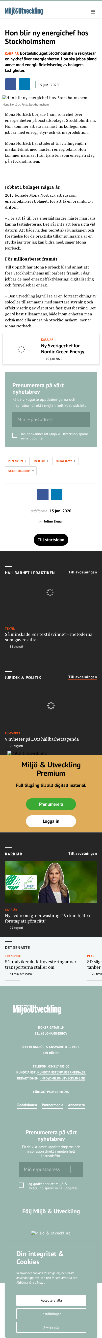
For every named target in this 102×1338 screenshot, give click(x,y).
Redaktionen (27, 1104)
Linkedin (58, 1221)
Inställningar (51, 1314)
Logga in (51, 821)
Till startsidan (51, 539)
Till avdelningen (82, 572)
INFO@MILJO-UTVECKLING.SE (62, 1078)
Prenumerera (51, 804)
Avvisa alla (51, 1327)
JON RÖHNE (51, 1053)
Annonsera (76, 1104)
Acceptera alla (51, 1300)
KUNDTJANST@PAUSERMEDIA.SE (61, 1072)
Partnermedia (52, 1104)
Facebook (44, 1221)
